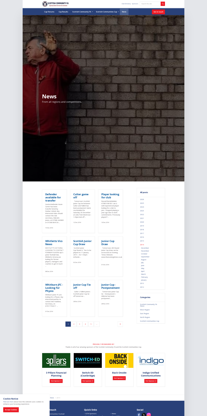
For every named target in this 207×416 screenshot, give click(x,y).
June (142, 265)
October (144, 254)
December (145, 248)
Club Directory (126, 4)
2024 (142, 207)
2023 (142, 211)
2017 (142, 233)
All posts (144, 192)
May (142, 268)
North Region (145, 317)
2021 (142, 218)
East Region (144, 313)
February (144, 277)
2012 (142, 287)
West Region (145, 310)
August (143, 259)
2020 (142, 222)
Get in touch (158, 12)
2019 (142, 226)
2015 (142, 241)
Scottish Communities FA (55, 4)
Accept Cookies (11, 410)
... (96, 324)
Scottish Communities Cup (106, 12)
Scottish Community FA (81, 12)
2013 (142, 283)
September (145, 257)
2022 (142, 214)
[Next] (120, 324)
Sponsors (135, 4)
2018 (142, 229)
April (142, 271)
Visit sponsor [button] (87, 381)
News (124, 12)
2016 (142, 237)
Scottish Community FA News (148, 305)
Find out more (8, 402)
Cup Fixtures (49, 12)
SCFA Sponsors (90, 413)
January (144, 280)
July (142, 262)
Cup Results (63, 12)
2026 (142, 199)
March (143, 274)
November (145, 251)
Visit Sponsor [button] (55, 381)
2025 (142, 203)
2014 (142, 245)
